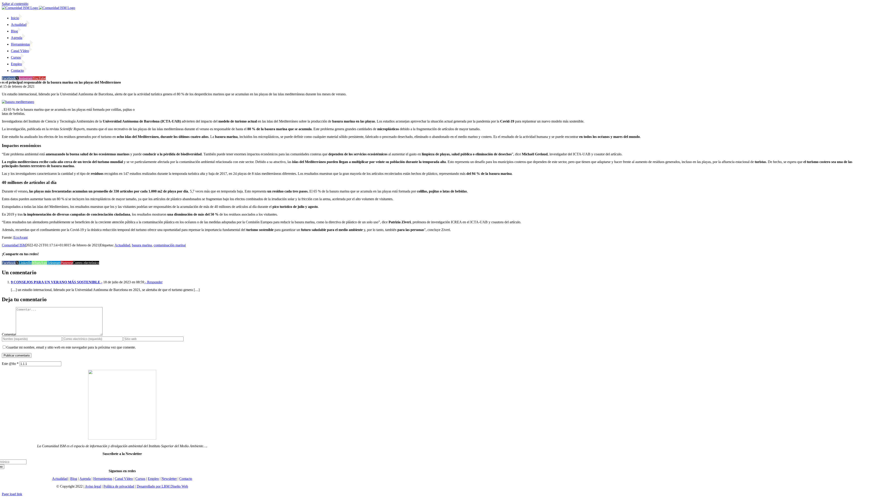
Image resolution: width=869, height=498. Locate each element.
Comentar (9, 334)
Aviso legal (93, 486)
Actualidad (122, 245)
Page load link (12, 494)
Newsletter (169, 479)
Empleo (153, 479)
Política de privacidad (118, 486)
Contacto (185, 479)
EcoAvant (20, 237)
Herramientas (102, 479)
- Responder (153, 282)
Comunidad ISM (14, 245)
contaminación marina (169, 245)
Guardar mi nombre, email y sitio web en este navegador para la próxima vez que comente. (71, 347)
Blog (73, 479)
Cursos (140, 479)
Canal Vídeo (124, 479)
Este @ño (10, 364)
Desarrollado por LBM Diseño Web (162, 486)
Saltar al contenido (15, 4)
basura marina (142, 245)
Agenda (85, 479)
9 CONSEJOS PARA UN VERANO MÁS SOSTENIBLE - (56, 282)
